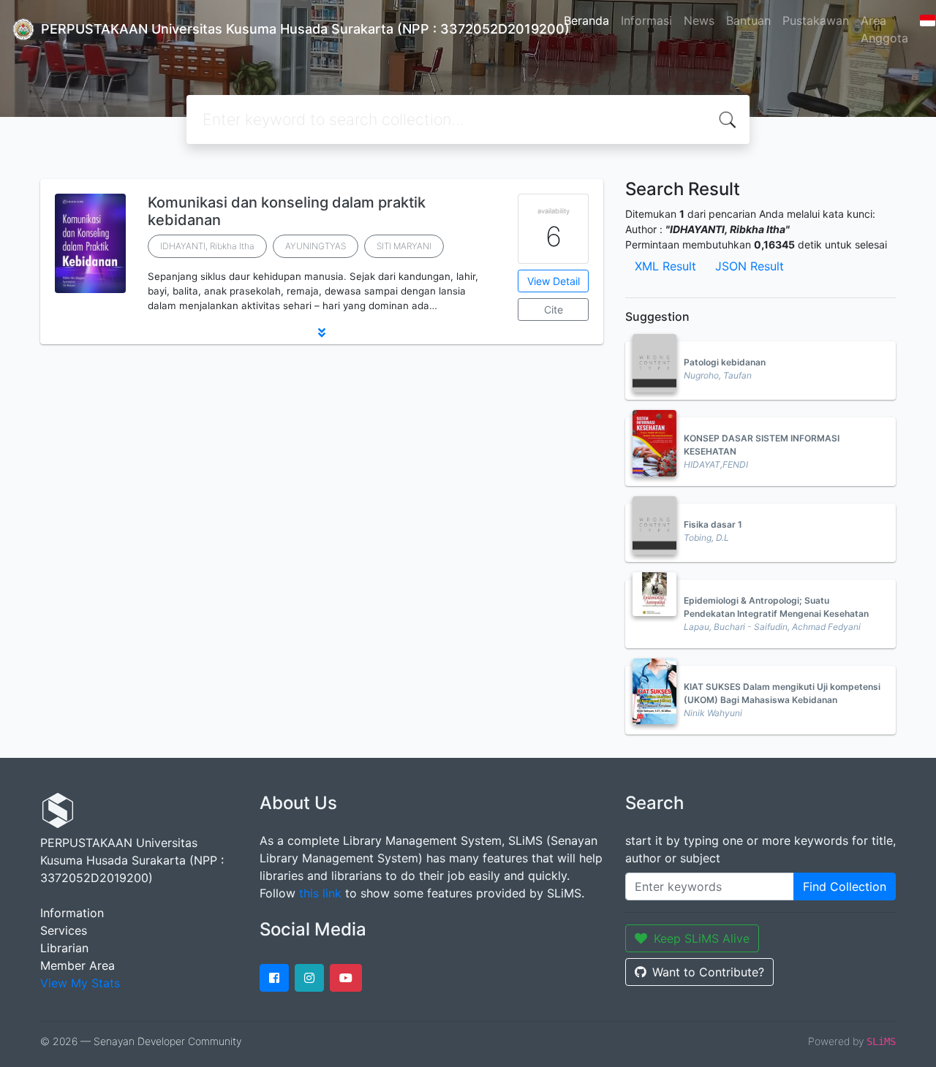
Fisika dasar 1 (713, 524)
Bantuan (748, 20)
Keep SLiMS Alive (702, 938)
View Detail (553, 281)
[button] (321, 332)
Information (72, 912)
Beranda (586, 20)
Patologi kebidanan (725, 362)
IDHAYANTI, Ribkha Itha (207, 245)
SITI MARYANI (404, 245)
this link (320, 893)
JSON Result (749, 266)
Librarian (64, 948)
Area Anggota (884, 29)
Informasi (646, 20)
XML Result (665, 266)
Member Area (77, 965)
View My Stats (80, 983)
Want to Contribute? (708, 972)
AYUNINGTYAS (315, 245)
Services (63, 930)
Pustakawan (815, 20)
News (699, 20)
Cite (553, 309)
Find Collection (844, 886)
